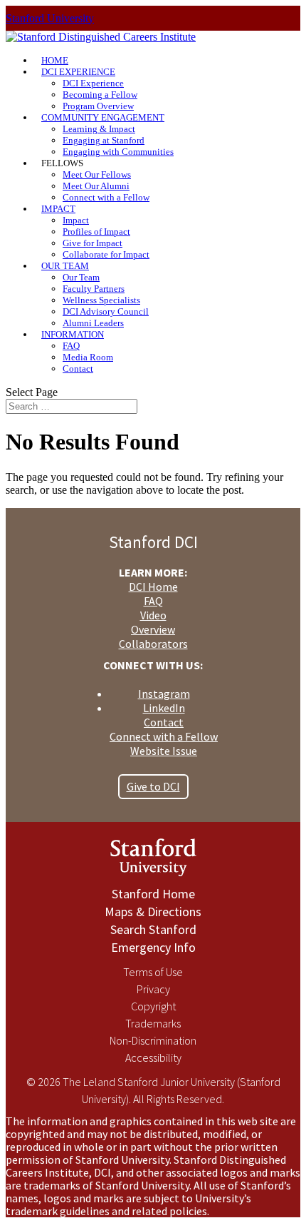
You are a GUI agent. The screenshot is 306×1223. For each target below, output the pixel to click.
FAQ (71, 345)
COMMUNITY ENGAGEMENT (102, 117)
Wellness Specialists (101, 300)
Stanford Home (153, 893)
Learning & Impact (99, 128)
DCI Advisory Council (106, 311)
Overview (153, 629)
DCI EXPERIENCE (78, 71)
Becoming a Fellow (100, 94)
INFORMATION (72, 334)
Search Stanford (153, 929)
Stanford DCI (153, 542)
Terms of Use (153, 972)
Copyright (153, 1006)
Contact (78, 368)
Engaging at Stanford (103, 140)
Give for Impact (92, 243)
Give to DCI (153, 786)
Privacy (153, 989)
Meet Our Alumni (96, 186)
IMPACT (58, 208)
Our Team (81, 277)
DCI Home (153, 586)
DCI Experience (93, 83)
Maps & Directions (153, 911)
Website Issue (163, 751)
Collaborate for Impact (106, 254)
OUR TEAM (65, 265)
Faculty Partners (94, 288)
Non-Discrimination (153, 1040)
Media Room (88, 357)
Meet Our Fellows (97, 174)
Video (153, 615)
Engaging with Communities (118, 151)
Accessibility (153, 1057)
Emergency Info (153, 947)
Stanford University (50, 18)
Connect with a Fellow (106, 197)
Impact (76, 220)
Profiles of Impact (96, 231)
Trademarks (153, 1023)
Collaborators (153, 643)
